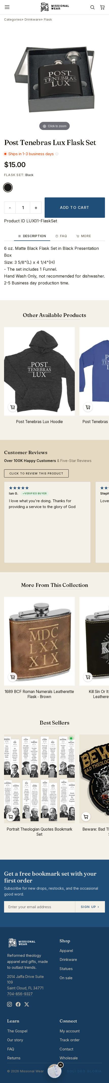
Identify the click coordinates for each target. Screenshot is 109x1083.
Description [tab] (34, 236)
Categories (13, 19)
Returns (14, 1058)
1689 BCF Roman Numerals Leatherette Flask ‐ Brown (39, 694)
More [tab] (86, 236)
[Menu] (7, 7)
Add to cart (74, 207)
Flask (48, 19)
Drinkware (33, 19)
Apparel (66, 950)
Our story (15, 1040)
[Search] (92, 7)
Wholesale (69, 1058)
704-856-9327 (20, 994)
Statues (66, 968)
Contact (66, 1049)
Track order (70, 1040)
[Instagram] (9, 1004)
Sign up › (90, 907)
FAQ (10, 1049)
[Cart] (102, 7)
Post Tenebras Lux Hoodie (39, 421)
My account (70, 1031)
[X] (26, 1004)
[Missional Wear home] (54, 7)
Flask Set (14, 175)
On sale (66, 978)
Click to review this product (36, 473)
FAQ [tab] (63, 236)
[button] (61, 1065)
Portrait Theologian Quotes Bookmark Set (39, 832)
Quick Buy (12, 407)
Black (8, 187)
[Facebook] (18, 1004)
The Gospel (17, 1031)
